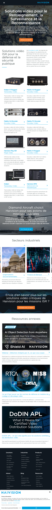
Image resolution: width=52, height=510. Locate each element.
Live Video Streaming (26, 485)
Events (8, 484)
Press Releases (10, 486)
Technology (23, 467)
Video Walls (9, 458)
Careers (8, 482)
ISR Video (9, 460)
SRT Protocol (39, 464)
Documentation (39, 478)
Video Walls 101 (39, 486)
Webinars (38, 482)
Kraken (37, 457)
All (21, 476)
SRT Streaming (10, 464)
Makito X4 (38, 455)
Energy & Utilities (25, 459)
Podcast (38, 480)
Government (24, 463)
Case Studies (39, 476)
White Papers (39, 484)
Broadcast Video (25, 478)
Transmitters (9, 469)
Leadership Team (10, 478)
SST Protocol (39, 466)
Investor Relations (11, 480)
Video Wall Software (40, 462)
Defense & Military (25, 457)
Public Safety (24, 465)
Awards (8, 488)
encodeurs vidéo (33, 50)
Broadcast (23, 455)
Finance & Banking (25, 461)
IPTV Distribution (10, 462)
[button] (4, 3)
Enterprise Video (25, 480)
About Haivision (10, 476)
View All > (38, 469)
